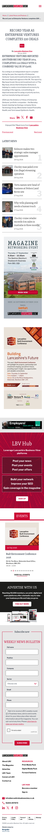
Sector (9, 679)
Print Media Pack (29, 765)
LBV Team (6, 773)
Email (9, 690)
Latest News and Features (18, 15)
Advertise (6, 769)
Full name (10, 647)
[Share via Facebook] (27, 117)
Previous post (7, 132)
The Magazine (8, 765)
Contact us (6, 781)
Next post (38, 132)
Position (10, 658)
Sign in (25, 792)
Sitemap (38, 817)
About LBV (6, 761)
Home (5, 15)
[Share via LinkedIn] (18, 117)
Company (10, 668)
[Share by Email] (31, 117)
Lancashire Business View (23, 51)
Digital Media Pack (29, 769)
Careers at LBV (8, 777)
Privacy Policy (4, 818)
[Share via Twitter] (22, 117)
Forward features (29, 773)
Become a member (29, 788)
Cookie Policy (13, 818)
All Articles (31, 818)
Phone (9, 700)
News (22, 45)
